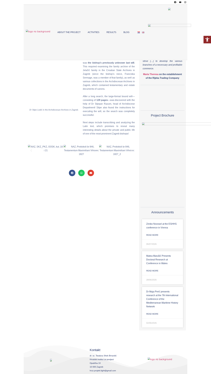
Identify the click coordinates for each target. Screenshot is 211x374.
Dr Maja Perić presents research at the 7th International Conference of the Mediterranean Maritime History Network (162, 299)
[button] (72, 173)
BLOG (126, 32)
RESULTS (111, 32)
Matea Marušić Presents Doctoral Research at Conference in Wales (158, 260)
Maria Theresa (150, 74)
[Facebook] (175, 2)
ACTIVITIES (93, 32)
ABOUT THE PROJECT (69, 32)
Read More (152, 235)
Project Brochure (162, 115)
